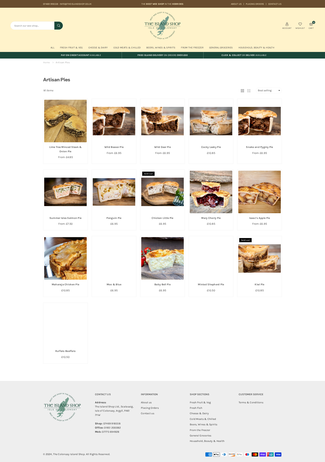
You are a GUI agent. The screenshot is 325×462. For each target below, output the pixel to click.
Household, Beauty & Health (256, 47)
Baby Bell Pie (162, 284)
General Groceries (221, 47)
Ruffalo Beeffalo (65, 351)
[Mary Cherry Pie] (211, 192)
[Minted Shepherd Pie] (211, 258)
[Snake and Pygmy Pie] (259, 121)
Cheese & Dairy (98, 47)
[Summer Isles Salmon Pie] (65, 192)
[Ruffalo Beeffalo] (65, 325)
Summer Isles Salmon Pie (65, 218)
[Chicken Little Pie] (162, 192)
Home (46, 62)
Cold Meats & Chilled (127, 47)
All (52, 47)
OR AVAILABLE (244, 55)
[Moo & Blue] (114, 258)
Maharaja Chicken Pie (65, 284)
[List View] (249, 90)
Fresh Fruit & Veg (71, 47)
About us (236, 4)
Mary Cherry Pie (211, 218)
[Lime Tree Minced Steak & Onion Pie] (65, 121)
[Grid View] (242, 90)
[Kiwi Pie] (259, 258)
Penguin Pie (113, 218)
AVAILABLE (81, 55)
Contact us (274, 4)
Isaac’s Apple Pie (259, 218)
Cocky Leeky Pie (211, 147)
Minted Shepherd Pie (211, 284)
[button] (311, 25)
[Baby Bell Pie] (162, 258)
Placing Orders (255, 4)
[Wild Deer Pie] (162, 121)
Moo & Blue (114, 284)
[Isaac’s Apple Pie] (259, 192)
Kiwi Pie (259, 284)
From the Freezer (200, 430)
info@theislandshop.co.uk (75, 4)
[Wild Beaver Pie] (114, 121)
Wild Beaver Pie (114, 147)
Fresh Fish (196, 407)
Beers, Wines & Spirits (160, 47)
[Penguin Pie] (114, 192)
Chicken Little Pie (162, 218)
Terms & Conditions (251, 402)
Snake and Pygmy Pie (259, 147)
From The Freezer (192, 47)
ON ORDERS (162, 55)
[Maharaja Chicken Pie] (65, 258)
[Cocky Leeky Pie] (211, 121)
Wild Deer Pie (162, 147)
